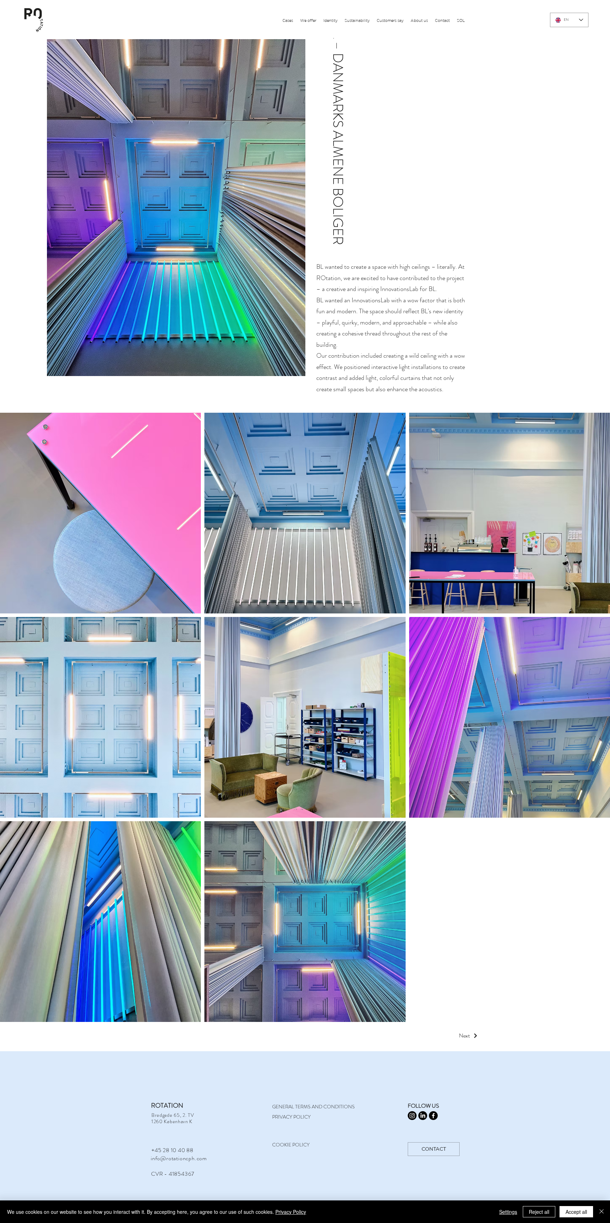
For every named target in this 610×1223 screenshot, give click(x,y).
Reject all (539, 1211)
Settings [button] (508, 1211)
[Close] (601, 1211)
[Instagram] (412, 1115)
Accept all (576, 1211)
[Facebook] (433, 1115)
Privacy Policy (290, 1211)
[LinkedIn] (422, 1115)
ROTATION (167, 1105)
